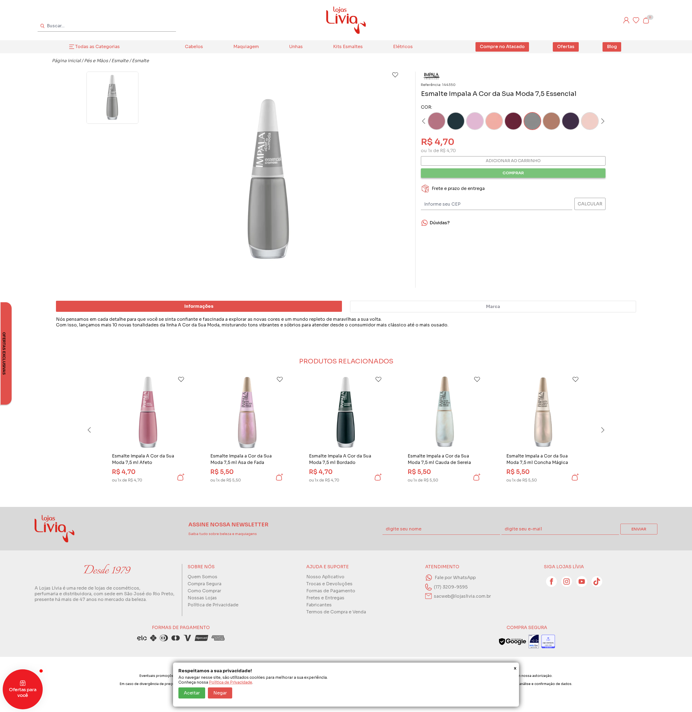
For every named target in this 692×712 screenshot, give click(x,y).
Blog (612, 46)
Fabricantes (319, 605)
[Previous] (94, 430)
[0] (646, 20)
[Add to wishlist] (395, 75)
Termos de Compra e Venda (336, 612)
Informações (199, 306)
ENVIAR (638, 529)
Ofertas (565, 46)
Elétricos (403, 46)
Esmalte (119, 60)
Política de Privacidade (230, 682)
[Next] (597, 121)
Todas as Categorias (97, 46)
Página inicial (66, 60)
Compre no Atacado (502, 46)
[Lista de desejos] (636, 20)
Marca (493, 306)
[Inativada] (534, 641)
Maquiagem (246, 46)
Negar (220, 693)
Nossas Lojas (202, 598)
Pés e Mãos (96, 60)
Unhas (296, 46)
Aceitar (192, 693)
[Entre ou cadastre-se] (626, 20)
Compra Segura (204, 584)
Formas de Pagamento (330, 591)
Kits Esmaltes (348, 46)
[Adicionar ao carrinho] (180, 477)
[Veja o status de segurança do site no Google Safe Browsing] (512, 641)
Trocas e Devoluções (329, 584)
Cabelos (194, 46)
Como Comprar (204, 591)
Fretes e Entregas (325, 598)
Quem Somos (202, 577)
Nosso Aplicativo (325, 577)
